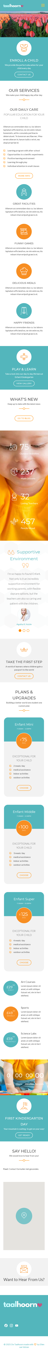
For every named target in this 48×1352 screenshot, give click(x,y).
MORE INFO (24, 176)
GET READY (24, 1135)
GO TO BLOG (24, 418)
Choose (24, 788)
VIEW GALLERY (24, 383)
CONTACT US (24, 74)
